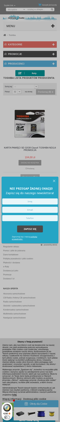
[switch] (7, 417)
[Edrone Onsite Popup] (30, 211)
